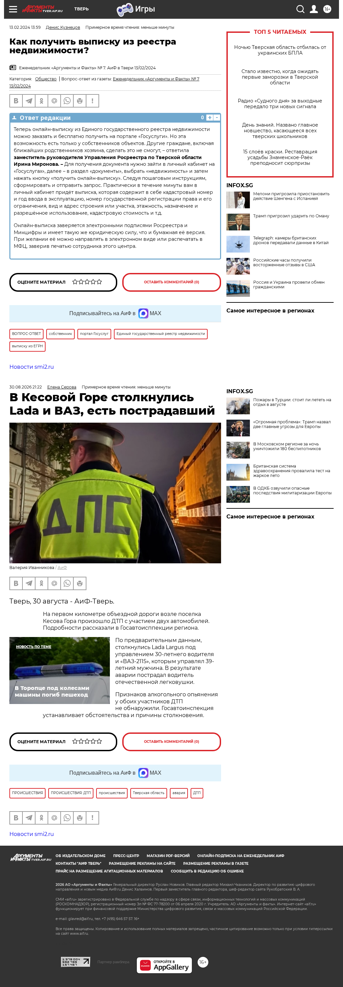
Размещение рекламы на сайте (142, 863)
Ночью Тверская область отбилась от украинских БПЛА (280, 50)
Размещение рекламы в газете (216, 863)
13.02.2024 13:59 (25, 27)
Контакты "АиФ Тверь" (78, 863)
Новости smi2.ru (31, 367)
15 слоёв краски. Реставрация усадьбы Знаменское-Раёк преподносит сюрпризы (280, 157)
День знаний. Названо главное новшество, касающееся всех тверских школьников (280, 130)
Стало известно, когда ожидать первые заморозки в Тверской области (280, 77)
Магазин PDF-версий (168, 856)
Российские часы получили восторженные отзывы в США (284, 262)
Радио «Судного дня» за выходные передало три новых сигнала (280, 104)
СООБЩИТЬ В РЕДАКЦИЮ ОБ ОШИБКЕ (207, 871)
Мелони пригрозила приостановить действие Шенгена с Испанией (291, 196)
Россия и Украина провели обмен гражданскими (289, 284)
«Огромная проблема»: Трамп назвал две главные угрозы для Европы (292, 424)
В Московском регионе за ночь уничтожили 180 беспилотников (287, 446)
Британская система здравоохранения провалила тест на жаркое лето (291, 471)
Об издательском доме (81, 856)
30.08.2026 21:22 (25, 387)
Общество (46, 78)
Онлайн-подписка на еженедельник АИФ (240, 856)
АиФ (62, 567)
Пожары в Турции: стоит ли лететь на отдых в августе (292, 402)
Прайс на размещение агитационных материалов (109, 871)
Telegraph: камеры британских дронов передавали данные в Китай (291, 240)
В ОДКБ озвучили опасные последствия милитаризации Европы (292, 490)
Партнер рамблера (113, 962)
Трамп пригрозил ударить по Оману (291, 216)
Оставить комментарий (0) (171, 282)
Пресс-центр (126, 856)
